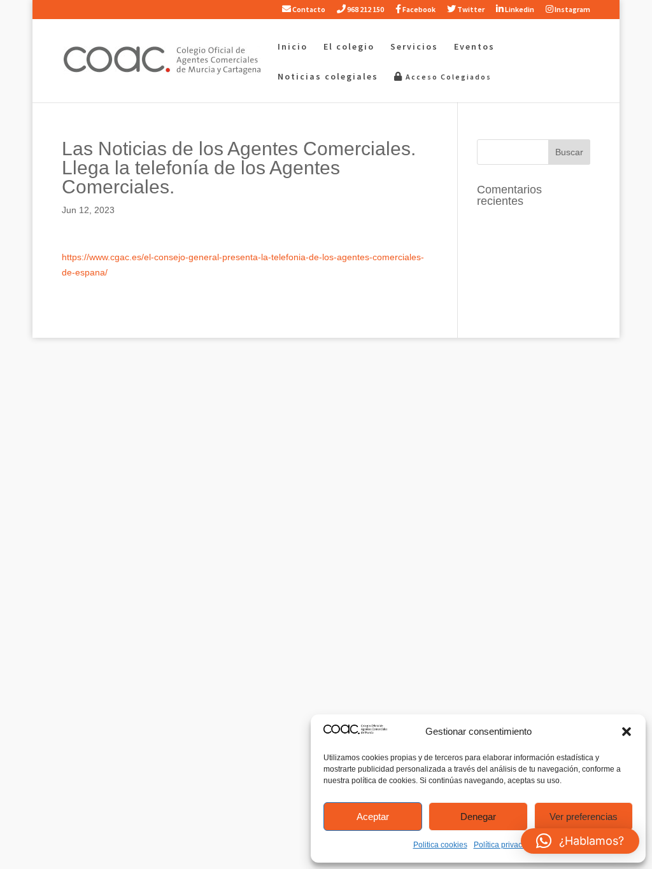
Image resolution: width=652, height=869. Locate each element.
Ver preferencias (583, 816)
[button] (626, 731)
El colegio (348, 47)
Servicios (414, 47)
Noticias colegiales (328, 77)
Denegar (478, 816)
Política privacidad (505, 844)
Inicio (293, 47)
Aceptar (373, 816)
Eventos (474, 47)
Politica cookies (440, 844)
